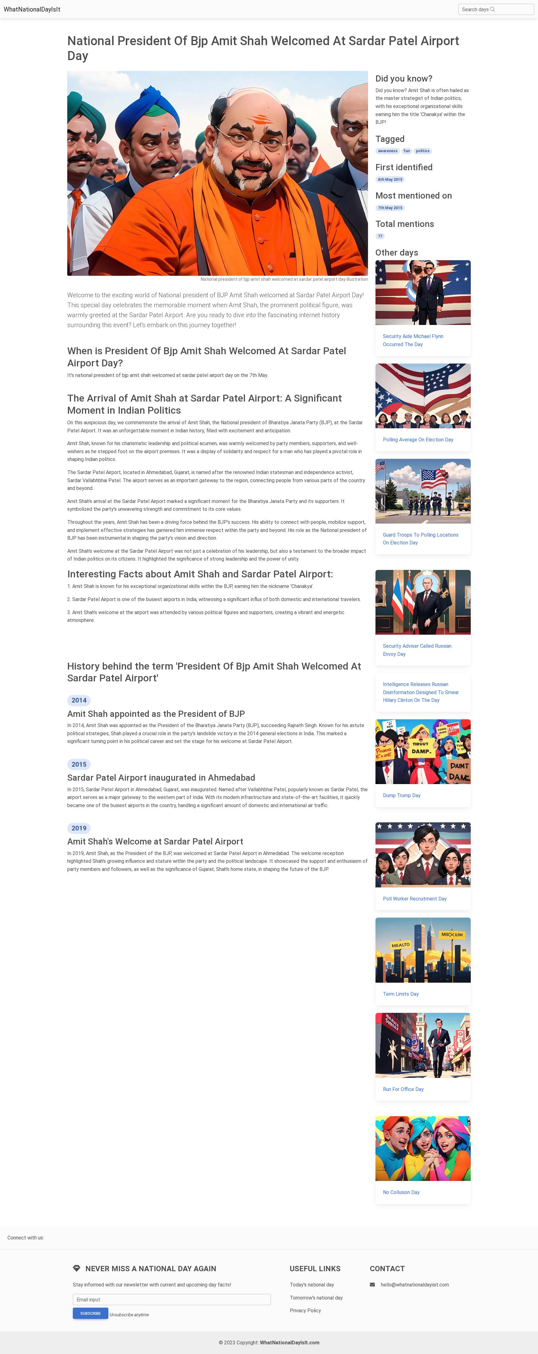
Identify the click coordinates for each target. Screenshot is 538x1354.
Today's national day (312, 1285)
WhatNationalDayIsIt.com (289, 1343)
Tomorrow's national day (316, 1298)
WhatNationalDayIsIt (32, 9)
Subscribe (90, 1313)
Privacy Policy (305, 1311)
